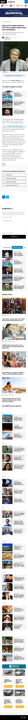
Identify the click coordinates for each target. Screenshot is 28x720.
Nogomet (11, 2)
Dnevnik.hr (6, 5)
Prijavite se (14, 236)
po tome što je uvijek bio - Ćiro (20, 176)
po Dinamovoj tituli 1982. (19, 169)
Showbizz (21, 5)
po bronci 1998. (17, 166)
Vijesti (13, 5)
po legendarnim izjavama (19, 172)
